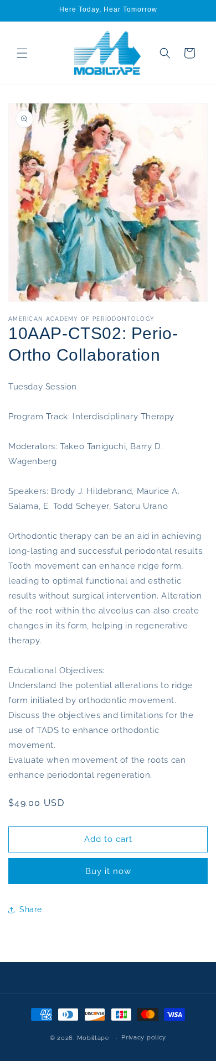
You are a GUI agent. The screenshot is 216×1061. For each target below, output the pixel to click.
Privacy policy (143, 1037)
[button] (22, 53)
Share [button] (30, 909)
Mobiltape (93, 1038)
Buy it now (108, 871)
